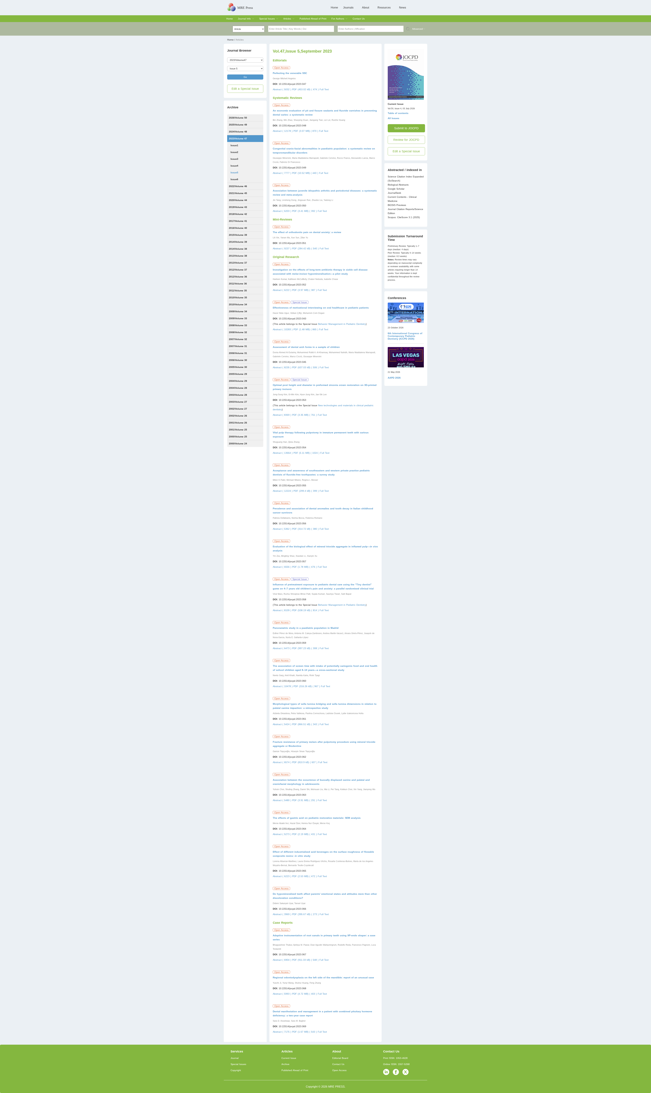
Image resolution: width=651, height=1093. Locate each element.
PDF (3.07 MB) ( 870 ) (306, 131)
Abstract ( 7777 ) (282, 173)
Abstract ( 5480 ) (282, 800)
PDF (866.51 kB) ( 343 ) (306, 724)
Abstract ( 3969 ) (282, 914)
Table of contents (398, 113)
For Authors (337, 18)
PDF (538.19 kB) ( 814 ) (306, 610)
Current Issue (288, 1058)
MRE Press (245, 7)
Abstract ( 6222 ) (282, 290)
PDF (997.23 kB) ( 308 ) (306, 648)
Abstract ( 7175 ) (282, 1031)
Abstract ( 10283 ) (283, 329)
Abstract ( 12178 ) (283, 131)
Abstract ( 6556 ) (282, 566)
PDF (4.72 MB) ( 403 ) (305, 993)
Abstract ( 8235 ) (282, 367)
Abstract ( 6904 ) (282, 959)
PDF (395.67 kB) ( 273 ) (306, 914)
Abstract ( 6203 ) (282, 211)
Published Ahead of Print (313, 18)
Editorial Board (340, 1058)
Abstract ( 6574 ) (282, 762)
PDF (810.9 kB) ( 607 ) (305, 762)
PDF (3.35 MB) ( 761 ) (305, 415)
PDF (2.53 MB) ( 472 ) (305, 876)
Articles (287, 18)
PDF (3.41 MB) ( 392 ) (305, 211)
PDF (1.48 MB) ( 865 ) (306, 329)
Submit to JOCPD (406, 128)
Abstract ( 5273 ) (282, 834)
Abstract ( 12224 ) (283, 491)
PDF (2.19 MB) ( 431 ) (305, 834)
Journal (235, 1058)
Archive (285, 1064)
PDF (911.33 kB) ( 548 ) (305, 959)
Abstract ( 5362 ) (282, 529)
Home (334, 7)
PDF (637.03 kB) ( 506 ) (306, 367)
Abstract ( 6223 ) (282, 876)
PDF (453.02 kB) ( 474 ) (306, 89)
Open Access (339, 1070)
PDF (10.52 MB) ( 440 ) (305, 173)
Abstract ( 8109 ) (282, 610)
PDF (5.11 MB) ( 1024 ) (306, 453)
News (402, 7)
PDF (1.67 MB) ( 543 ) (305, 1031)
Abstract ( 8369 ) (282, 415)
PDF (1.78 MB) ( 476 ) (305, 566)
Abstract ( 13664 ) (283, 453)
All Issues (393, 118)
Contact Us (359, 18)
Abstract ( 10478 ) (283, 686)
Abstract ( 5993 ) (282, 993)
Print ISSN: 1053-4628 (395, 1058)
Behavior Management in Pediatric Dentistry (342, 324)
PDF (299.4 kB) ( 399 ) (306, 491)
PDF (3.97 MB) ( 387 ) (305, 290)
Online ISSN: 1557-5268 (396, 1064)
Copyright (236, 1070)
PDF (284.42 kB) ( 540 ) (306, 248)
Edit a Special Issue (245, 88)
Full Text (324, 89)
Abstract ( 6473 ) (282, 648)
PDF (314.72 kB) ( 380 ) (306, 529)
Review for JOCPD (406, 139)
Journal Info (244, 18)
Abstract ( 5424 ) (282, 724)
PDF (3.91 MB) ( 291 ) (305, 800)
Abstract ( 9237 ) (282, 248)
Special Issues (267, 18)
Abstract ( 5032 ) (282, 89)
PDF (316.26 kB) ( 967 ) (307, 686)
